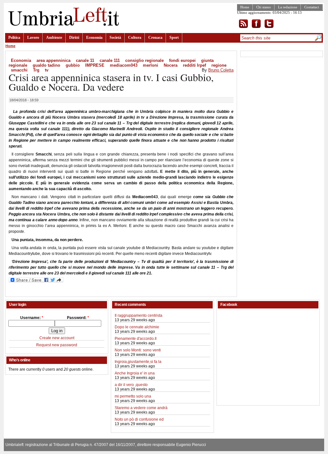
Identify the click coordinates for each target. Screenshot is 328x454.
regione (218, 65)
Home (244, 7)
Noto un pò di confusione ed (139, 419)
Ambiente (54, 37)
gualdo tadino (46, 65)
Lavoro (33, 37)
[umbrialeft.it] (62, 24)
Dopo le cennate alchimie (137, 327)
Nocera (170, 65)
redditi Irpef (194, 65)
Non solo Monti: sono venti (138, 350)
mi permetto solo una (133, 396)
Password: (78, 317)
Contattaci (311, 7)
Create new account (56, 338)
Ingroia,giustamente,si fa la (138, 361)
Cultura (134, 37)
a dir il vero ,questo (131, 385)
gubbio (73, 65)
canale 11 (85, 60)
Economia (94, 37)
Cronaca (155, 37)
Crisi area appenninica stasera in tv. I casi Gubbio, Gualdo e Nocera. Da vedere (111, 82)
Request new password (56, 345)
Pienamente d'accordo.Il (136, 338)
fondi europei (182, 60)
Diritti (74, 37)
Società (115, 37)
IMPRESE (94, 65)
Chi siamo (263, 7)
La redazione (287, 7)
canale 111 (110, 60)
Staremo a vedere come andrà (141, 408)
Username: (31, 317)
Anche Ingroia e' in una (135, 373)
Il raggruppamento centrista (138, 315)
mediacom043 (123, 65)
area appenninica (53, 60)
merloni (150, 65)
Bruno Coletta (221, 70)
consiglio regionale (144, 60)
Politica (14, 37)
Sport (174, 37)
